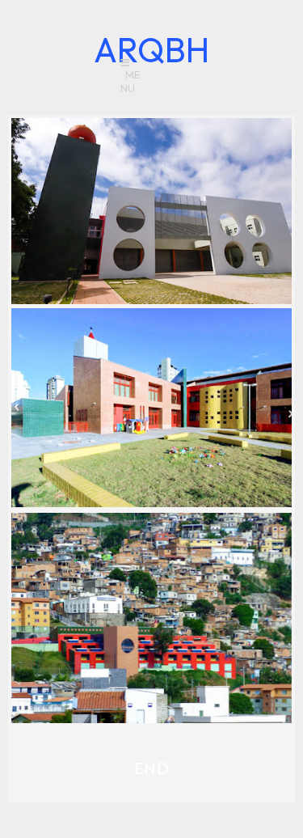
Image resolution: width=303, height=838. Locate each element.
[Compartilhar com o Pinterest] (156, 276)
